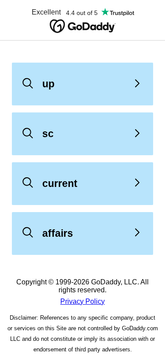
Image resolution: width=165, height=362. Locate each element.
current (59, 183)
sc (48, 133)
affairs (57, 233)
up (48, 84)
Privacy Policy (82, 301)
